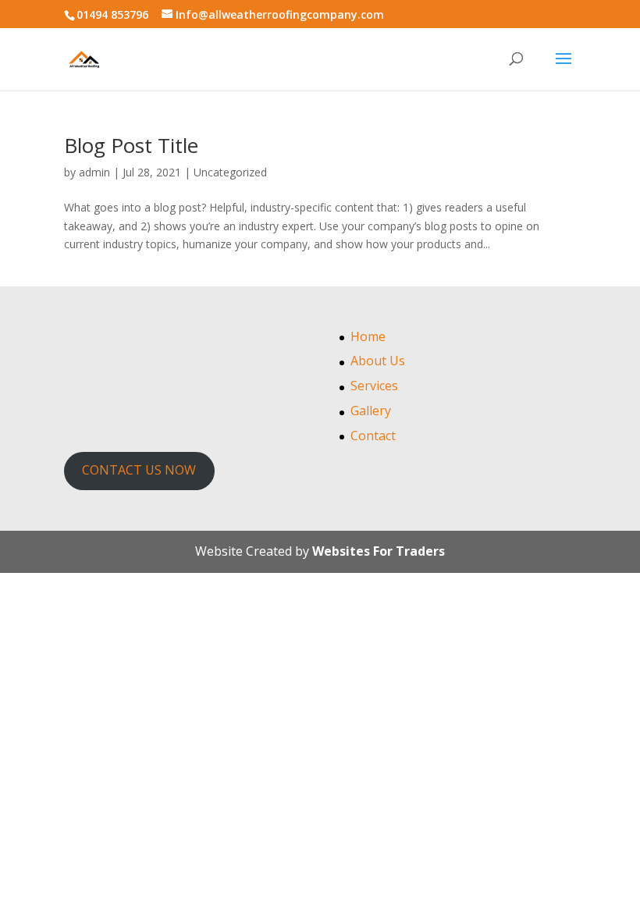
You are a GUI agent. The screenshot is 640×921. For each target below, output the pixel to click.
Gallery (370, 410)
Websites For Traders (378, 551)
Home (368, 336)
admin (94, 172)
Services (374, 385)
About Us (377, 360)
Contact (373, 435)
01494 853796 (112, 14)
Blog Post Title (131, 145)
